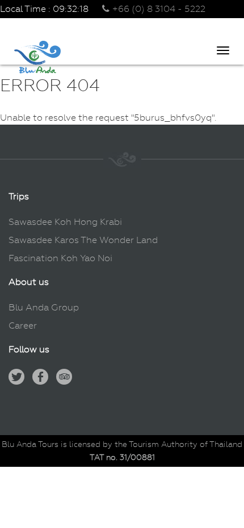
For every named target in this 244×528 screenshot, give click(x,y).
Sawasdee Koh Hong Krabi (65, 221)
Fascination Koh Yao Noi (60, 258)
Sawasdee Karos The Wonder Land (83, 240)
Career (23, 325)
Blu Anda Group (44, 307)
